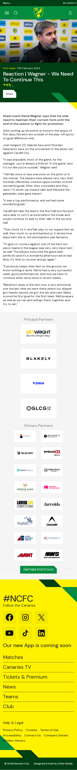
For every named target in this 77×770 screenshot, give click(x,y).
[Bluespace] (25, 436)
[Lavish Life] (25, 504)
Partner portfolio (38, 570)
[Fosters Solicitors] (25, 470)
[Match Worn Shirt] (52, 555)
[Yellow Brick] (52, 470)
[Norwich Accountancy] (52, 487)
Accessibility (12, 735)
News (9, 687)
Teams (10, 697)
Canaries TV (17, 667)
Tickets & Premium (25, 677)
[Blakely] (70, 3)
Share (9, 93)
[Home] (38, 12)
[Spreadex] (52, 453)
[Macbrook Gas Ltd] (52, 538)
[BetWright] (39, 334)
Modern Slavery (14, 741)
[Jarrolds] (52, 504)
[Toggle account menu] (70, 12)
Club (8, 706)
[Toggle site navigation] (6, 12)
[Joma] (39, 383)
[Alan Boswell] (25, 538)
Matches (13, 657)
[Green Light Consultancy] (39, 408)
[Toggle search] (20, 12)
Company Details (56, 735)
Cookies (31, 730)
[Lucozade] (52, 521)
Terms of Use (49, 730)
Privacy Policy (13, 730)
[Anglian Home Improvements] (25, 521)
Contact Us (32, 735)
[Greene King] (25, 487)
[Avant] (25, 555)
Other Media (65, 763)
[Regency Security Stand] (52, 436)
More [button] (6, 3)
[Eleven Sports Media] (25, 453)
